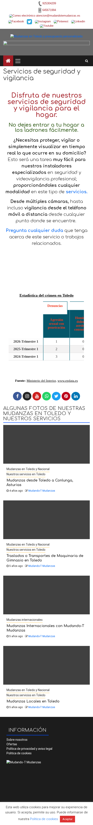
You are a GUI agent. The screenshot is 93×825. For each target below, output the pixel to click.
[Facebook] (17, 396)
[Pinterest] (66, 396)
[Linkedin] (75, 396)
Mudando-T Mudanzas (41, 490)
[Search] (86, 61)
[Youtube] (36, 396)
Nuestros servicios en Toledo (25, 474)
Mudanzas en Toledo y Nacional (28, 469)
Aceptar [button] (67, 819)
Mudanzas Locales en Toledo (32, 701)
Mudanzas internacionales (24, 619)
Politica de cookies (19, 753)
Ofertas (11, 744)
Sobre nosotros (16, 739)
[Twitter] (56, 396)
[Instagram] (27, 396)
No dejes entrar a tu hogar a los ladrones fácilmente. (46, 127)
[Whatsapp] (46, 396)
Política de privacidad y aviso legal (29, 748)
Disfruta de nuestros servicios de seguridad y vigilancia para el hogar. (47, 105)
